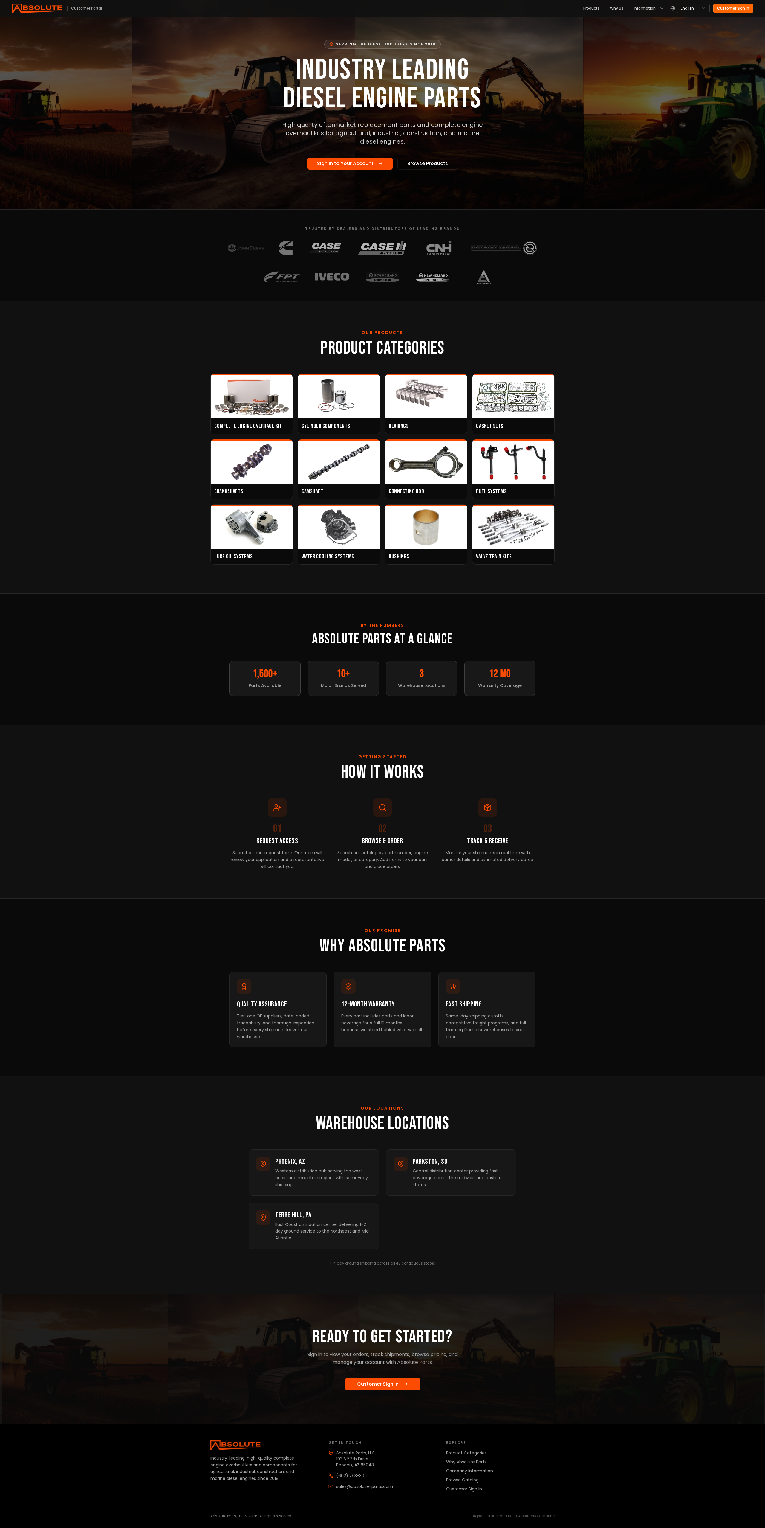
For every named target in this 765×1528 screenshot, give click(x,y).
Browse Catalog (462, 1480)
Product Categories (466, 1453)
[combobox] (693, 8)
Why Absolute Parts (466, 1462)
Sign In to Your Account (345, 163)
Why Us (616, 8)
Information (645, 8)
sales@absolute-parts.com (364, 1486)
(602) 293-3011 (351, 1476)
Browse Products (427, 163)
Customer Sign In (733, 8)
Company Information (469, 1471)
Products (591, 8)
